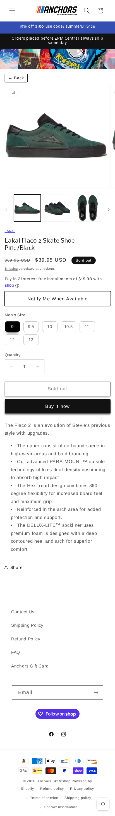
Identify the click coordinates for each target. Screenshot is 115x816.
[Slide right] (109, 210)
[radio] (12, 326)
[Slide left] (6, 210)
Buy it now (57, 406)
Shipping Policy (27, 625)
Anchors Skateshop (54, 781)
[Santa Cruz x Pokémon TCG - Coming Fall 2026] (57, 59)
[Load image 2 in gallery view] (57, 208)
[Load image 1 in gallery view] (27, 208)
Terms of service (44, 798)
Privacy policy (82, 789)
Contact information (61, 807)
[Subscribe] (96, 692)
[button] (12, 10)
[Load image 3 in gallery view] (87, 208)
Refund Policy (25, 638)
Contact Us (23, 611)
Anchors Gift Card (30, 666)
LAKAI (10, 231)
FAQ (15, 652)
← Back (16, 78)
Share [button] (16, 567)
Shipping (11, 268)
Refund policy (52, 789)
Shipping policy (77, 798)
